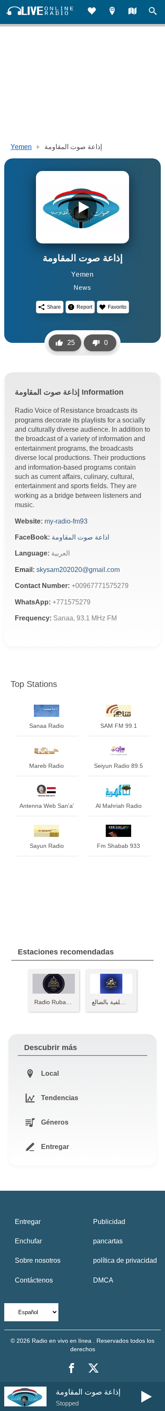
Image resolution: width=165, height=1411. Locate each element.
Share (54, 307)
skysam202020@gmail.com (78, 569)
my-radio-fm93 (66, 521)
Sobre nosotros (37, 1260)
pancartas (108, 1241)
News (82, 287)
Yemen (21, 146)
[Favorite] (92, 12)
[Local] (112, 12)
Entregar (28, 1221)
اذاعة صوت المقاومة (80, 537)
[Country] (132, 12)
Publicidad (109, 1221)
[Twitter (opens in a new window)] (93, 1368)
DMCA (103, 1280)
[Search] (153, 12)
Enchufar (28, 1241)
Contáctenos (34, 1280)
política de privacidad (125, 1260)
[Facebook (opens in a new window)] (71, 1368)
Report (84, 307)
